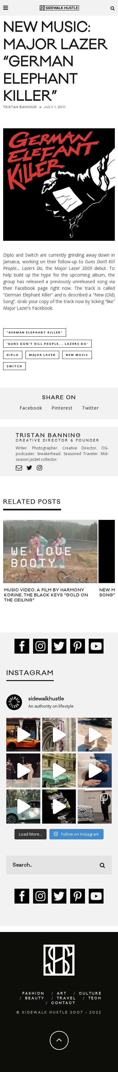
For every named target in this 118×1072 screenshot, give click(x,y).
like (110, 301)
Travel (66, 998)
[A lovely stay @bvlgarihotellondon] (23, 735)
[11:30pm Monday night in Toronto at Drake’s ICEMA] (23, 770)
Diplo (13, 355)
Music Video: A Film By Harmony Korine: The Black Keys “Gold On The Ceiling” (46, 595)
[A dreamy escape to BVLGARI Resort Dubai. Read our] (95, 735)
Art (62, 993)
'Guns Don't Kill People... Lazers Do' (47, 344)
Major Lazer (42, 355)
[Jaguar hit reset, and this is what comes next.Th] (95, 806)
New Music (77, 355)
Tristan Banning (20, 107)
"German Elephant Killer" (35, 332)
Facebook (42, 308)
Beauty (35, 998)
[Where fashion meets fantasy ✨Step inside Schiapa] (59, 735)
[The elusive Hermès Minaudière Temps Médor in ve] (95, 770)
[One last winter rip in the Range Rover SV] (23, 806)
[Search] (112, 8)
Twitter (90, 408)
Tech (95, 998)
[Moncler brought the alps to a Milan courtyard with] (59, 770)
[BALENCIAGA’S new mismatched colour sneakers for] (59, 806)
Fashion (33, 993)
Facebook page (31, 288)
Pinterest (62, 408)
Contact (63, 1003)
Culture (90, 993)
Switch (14, 366)
